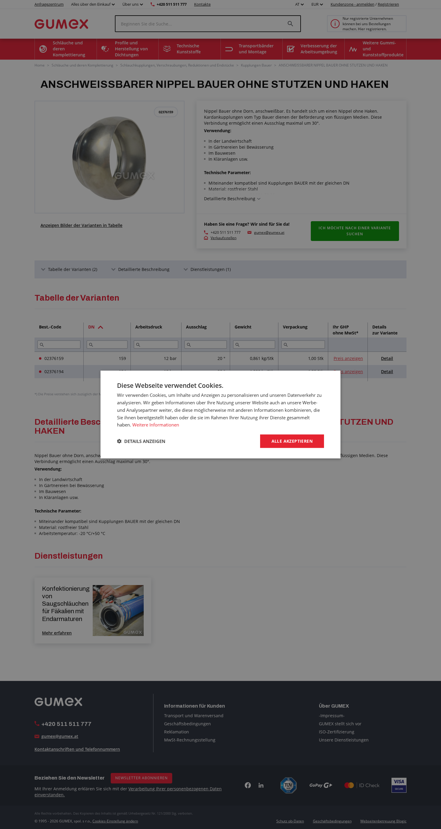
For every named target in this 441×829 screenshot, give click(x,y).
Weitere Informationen (155, 425)
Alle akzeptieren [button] (292, 441)
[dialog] (220, 415)
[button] (141, 441)
